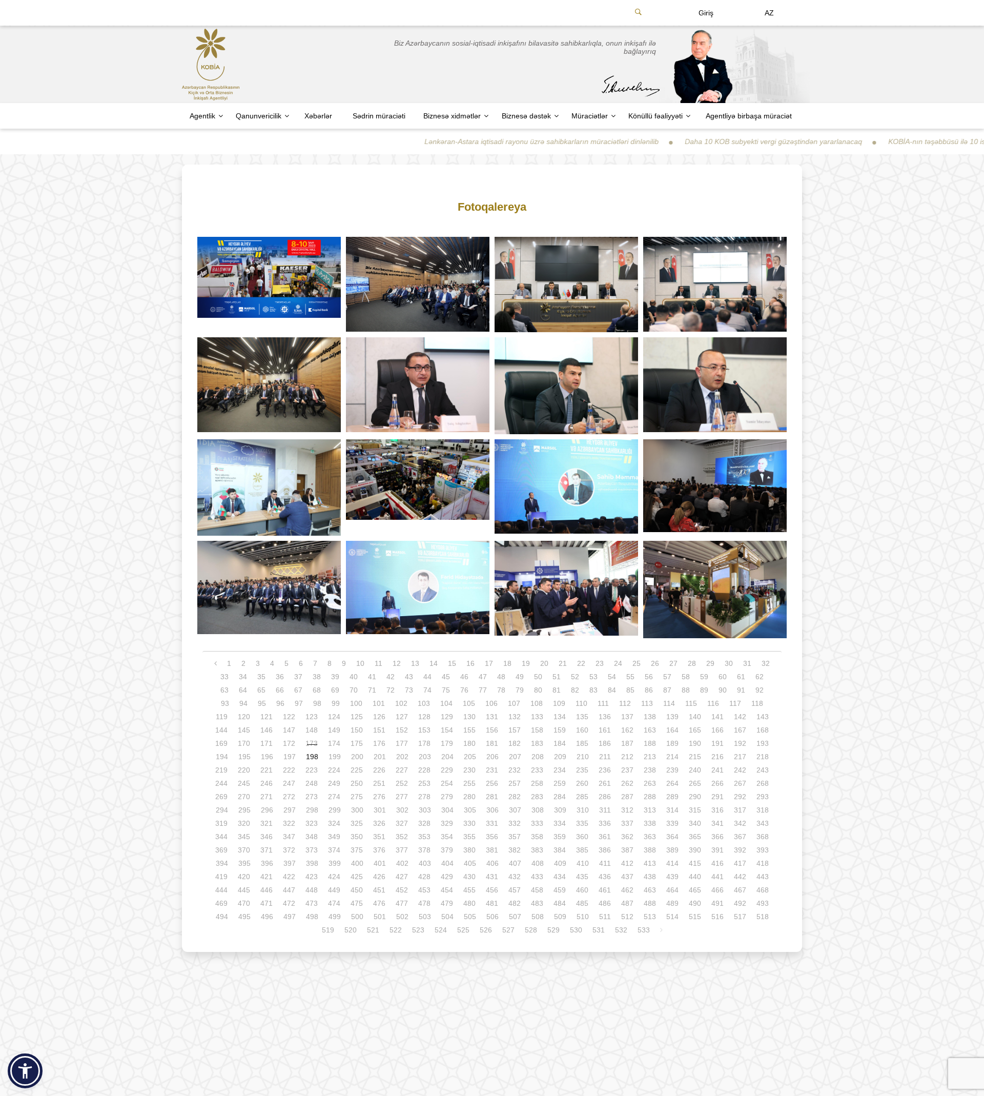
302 (402, 810)
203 (425, 757)
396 (267, 863)
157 (514, 730)
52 (575, 677)
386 (605, 850)
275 (357, 797)
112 (625, 703)
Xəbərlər (318, 116)
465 (695, 890)
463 (650, 890)
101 (379, 703)
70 (354, 690)
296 (267, 810)
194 (222, 757)
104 (446, 703)
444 (221, 890)
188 (650, 743)
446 (266, 890)
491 (717, 903)
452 (402, 890)
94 (243, 703)
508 (537, 916)
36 (280, 677)
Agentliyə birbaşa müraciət (749, 116)
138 (650, 717)
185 (582, 743)
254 (447, 783)
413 (650, 863)
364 (672, 837)
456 (492, 890)
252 (402, 783)
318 (762, 810)
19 (526, 663)
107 (514, 703)
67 (298, 690)
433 (537, 876)
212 (627, 757)
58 (686, 677)
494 (222, 916)
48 (501, 677)
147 (289, 730)
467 (740, 890)
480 (469, 903)
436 (605, 876)
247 (289, 783)
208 (537, 757)
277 (402, 797)
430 (469, 876)
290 (695, 797)
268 (762, 783)
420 (244, 876)
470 (244, 903)
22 (581, 663)
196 (267, 757)
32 (766, 663)
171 (266, 743)
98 (317, 703)
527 (508, 930)
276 (379, 797)
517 (740, 916)
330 (469, 823)
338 (650, 823)
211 (605, 757)
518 (762, 916)
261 (605, 783)
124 (334, 717)
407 (515, 863)
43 (409, 677)
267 (740, 783)
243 (762, 770)
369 (221, 850)
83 (593, 690)
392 (740, 850)
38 (317, 677)
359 (560, 837)
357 (514, 837)
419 (221, 876)
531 (598, 930)
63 (224, 690)
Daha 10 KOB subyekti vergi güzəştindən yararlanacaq (701, 141)
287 (627, 797)
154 (447, 730)
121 (266, 717)
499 (335, 916)
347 (289, 837)
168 (762, 730)
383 (537, 850)
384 (560, 850)
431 (492, 876)
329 (447, 823)
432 (514, 876)
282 (514, 797)
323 (311, 823)
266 (717, 783)
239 (672, 770)
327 (402, 823)
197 (289, 757)
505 (470, 916)
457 (514, 890)
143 (762, 717)
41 (372, 677)
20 (544, 663)
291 (717, 797)
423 (311, 876)
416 (717, 863)
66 (280, 690)
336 (605, 823)
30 (729, 663)
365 (695, 837)
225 (357, 770)
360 (582, 837)
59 (704, 677)
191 (717, 743)
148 (311, 730)
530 (576, 930)
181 (492, 743)
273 (311, 797)
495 (244, 916)
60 (723, 677)
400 (357, 863)
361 (605, 837)
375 (357, 850)
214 (672, 757)
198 (312, 757)
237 (627, 770)
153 (424, 730)
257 (514, 783)
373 (311, 850)
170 (244, 743)
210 (583, 757)
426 (379, 876)
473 (311, 903)
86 (649, 690)
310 (583, 810)
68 (317, 690)
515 (695, 916)
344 (221, 837)
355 (469, 837)
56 (649, 677)
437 (627, 876)
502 (402, 916)
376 (379, 850)
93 (225, 703)
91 (741, 690)
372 (289, 850)
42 (390, 677)
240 (695, 770)
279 (447, 797)
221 (266, 770)
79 (520, 690)
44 (427, 677)
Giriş (706, 13)
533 (644, 930)
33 (224, 677)
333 (537, 823)
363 (650, 837)
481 (492, 903)
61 (741, 677)
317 (740, 810)
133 (537, 717)
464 (672, 890)
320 (244, 823)
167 (740, 730)
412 (627, 863)
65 (261, 690)
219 (221, 770)
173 (311, 743)
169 (221, 743)
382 (514, 850)
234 (560, 770)
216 (717, 757)
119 (222, 717)
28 (692, 663)
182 (514, 743)
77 (483, 690)
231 (492, 770)
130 (469, 717)
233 (537, 770)
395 (244, 863)
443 (762, 876)
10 (360, 663)
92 (759, 690)
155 (469, 730)
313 (650, 810)
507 (515, 916)
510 (583, 916)
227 (402, 770)
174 (334, 743)
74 (427, 690)
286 (605, 797)
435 (582, 876)
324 (334, 823)
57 (667, 677)
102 (401, 703)
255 (469, 783)
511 (605, 916)
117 (735, 703)
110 (581, 703)
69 (335, 690)
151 (379, 730)
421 (266, 876)
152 (402, 730)
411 (605, 863)
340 (695, 823)
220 (244, 770)
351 (379, 837)
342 (740, 823)
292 (740, 797)
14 (433, 663)
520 (350, 930)
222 (289, 770)
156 (492, 730)
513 (650, 916)
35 (261, 677)
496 (267, 916)
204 (447, 757)
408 (537, 863)
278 (424, 797)
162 (627, 730)
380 (469, 850)
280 (469, 797)
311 (605, 810)
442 (740, 876)
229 (447, 770)
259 (560, 783)
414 (672, 863)
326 (379, 823)
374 (334, 850)
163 (650, 730)
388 (650, 850)
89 (704, 690)
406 (492, 863)
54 (612, 677)
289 (672, 797)
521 (373, 930)
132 (514, 717)
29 (710, 663)
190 (695, 743)
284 (560, 797)
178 (424, 743)
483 (537, 903)
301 (380, 810)
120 (244, 717)
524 (441, 930)
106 (491, 703)
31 (747, 663)
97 (299, 703)
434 (560, 876)
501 (380, 916)
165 (695, 730)
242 (740, 770)
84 (612, 690)
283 (537, 797)
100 (356, 703)
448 (311, 890)
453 (424, 890)
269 (221, 797)
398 (312, 863)
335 (582, 823)
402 (402, 863)
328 (424, 823)
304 (447, 810)
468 (762, 890)
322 (289, 823)
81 (556, 690)
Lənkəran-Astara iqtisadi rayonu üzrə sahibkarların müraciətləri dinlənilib (469, 141)
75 (446, 690)
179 (447, 743)
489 (672, 903)
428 (424, 876)
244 (221, 783)
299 (335, 810)
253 (424, 783)
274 (334, 797)
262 (627, 783)
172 (289, 743)
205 (470, 757)
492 (740, 903)
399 (335, 863)
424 (334, 876)
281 (492, 797)
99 (336, 703)
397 (289, 863)
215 (695, 757)
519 (328, 930)
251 (379, 783)
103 (424, 703)
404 (447, 863)
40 (354, 677)
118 (757, 703)
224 (334, 770)
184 (560, 743)
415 (695, 863)
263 (650, 783)
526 (486, 930)
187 (627, 743)
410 (583, 863)
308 (537, 810)
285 (582, 797)
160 (582, 730)
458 (537, 890)
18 (507, 663)
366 (717, 837)
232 (514, 770)
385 (582, 850)
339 (672, 823)
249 (334, 783)
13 (415, 663)
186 (605, 743)
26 (655, 663)
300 (357, 810)
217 (740, 757)
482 (514, 903)
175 (357, 743)
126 (379, 717)
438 (650, 876)
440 (695, 876)
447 (289, 890)
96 (280, 703)
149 (334, 730)
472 (289, 903)
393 (762, 850)
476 (379, 903)
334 (560, 823)
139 (672, 717)
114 (669, 703)
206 (492, 757)
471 (266, 903)
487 (627, 903)
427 (402, 876)
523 (418, 930)
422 (289, 876)
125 (357, 717)
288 (650, 797)
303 (425, 810)
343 (762, 823)
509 (560, 916)
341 (717, 823)
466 (717, 890)
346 (266, 837)
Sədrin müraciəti (379, 116)
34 (243, 677)
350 (357, 837)
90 (723, 690)
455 (469, 890)
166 (717, 730)
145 (244, 730)
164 (672, 730)
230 (469, 770)
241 (717, 770)
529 (553, 930)
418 (762, 863)
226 (379, 770)
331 (492, 823)
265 (695, 783)
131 (492, 717)
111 (603, 703)
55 (630, 677)
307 (515, 810)
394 (222, 863)
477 (402, 903)
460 (582, 890)
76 (464, 690)
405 (470, 863)
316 (717, 810)
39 (335, 677)
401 (380, 863)
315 (695, 810)
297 (289, 810)
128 (424, 717)
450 (357, 890)
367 (740, 837)
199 (335, 757)
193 (762, 743)
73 (409, 690)
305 (470, 810)
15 (452, 663)
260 (582, 783)
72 (390, 690)
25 (636, 663)
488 (650, 903)
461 (605, 890)
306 (492, 810)
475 (357, 903)
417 (740, 863)
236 (605, 770)
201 (380, 757)
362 (627, 837)
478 (424, 903)
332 (514, 823)
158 (537, 730)
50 (538, 677)
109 (559, 703)
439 (672, 876)
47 (483, 677)
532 (621, 930)
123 (311, 717)
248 (311, 783)
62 (759, 677)
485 (582, 903)
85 (630, 690)
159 (560, 730)
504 (447, 916)
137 (627, 717)
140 (695, 717)
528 (531, 930)
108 (536, 703)
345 (244, 837)
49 (520, 677)
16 (470, 663)
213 (650, 757)
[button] (25, 1071)
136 (605, 717)
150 (357, 730)
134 (560, 717)
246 (266, 783)
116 (713, 703)
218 (762, 757)
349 (334, 837)
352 (402, 837)
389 (672, 850)
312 (627, 810)
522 (395, 930)
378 (424, 850)
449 (334, 890)
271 (266, 797)
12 (397, 663)
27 (673, 663)
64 (243, 690)
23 (600, 663)
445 (244, 890)
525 (463, 930)
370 (244, 850)
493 (762, 903)
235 (582, 770)
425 (357, 876)
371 (266, 850)
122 (289, 717)
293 (762, 797)
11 (378, 663)
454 (447, 890)
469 (221, 903)
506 (492, 916)
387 (627, 850)
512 (627, 916)
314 (672, 810)
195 (244, 757)
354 (447, 837)
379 (447, 850)
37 (298, 677)
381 (492, 850)
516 (717, 916)
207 (515, 757)
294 (222, 810)
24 (618, 663)
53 (593, 677)
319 (221, 823)
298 (312, 810)
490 (695, 903)
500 (357, 916)
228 (424, 770)
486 (605, 903)
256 (492, 783)
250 (357, 783)
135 (582, 717)
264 (672, 783)
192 (740, 743)
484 (560, 903)
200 (357, 757)
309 (560, 810)
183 (537, 743)
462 (627, 890)
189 (672, 743)
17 (489, 663)
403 (425, 863)
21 (563, 663)
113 (647, 703)
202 (402, 757)
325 (357, 823)
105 (469, 703)
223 (311, 770)
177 (402, 743)
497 (289, 916)
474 (334, 903)
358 (537, 837)
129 (447, 717)
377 (402, 850)
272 (289, 797)
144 (221, 730)
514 (672, 916)
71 (372, 690)
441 (717, 876)
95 (262, 703)
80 (538, 690)
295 (244, 810)
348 (311, 837)
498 (312, 916)
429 (447, 876)
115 (691, 703)
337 (627, 823)
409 (560, 863)
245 (244, 783)
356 (492, 837)
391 (717, 850)
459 (560, 890)
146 (266, 730)
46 (464, 677)
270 (244, 797)
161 (605, 730)
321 (266, 823)
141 (717, 717)
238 (650, 770)
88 (686, 690)
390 (695, 850)
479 (447, 903)
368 (762, 837)
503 (425, 916)
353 (424, 837)
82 (575, 690)
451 (379, 890)
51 (556, 677)
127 (402, 717)
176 (379, 743)
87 (667, 690)
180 (469, 743)
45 (446, 677)
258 (537, 783)
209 (560, 757)
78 (501, 690)
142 (740, 717)
